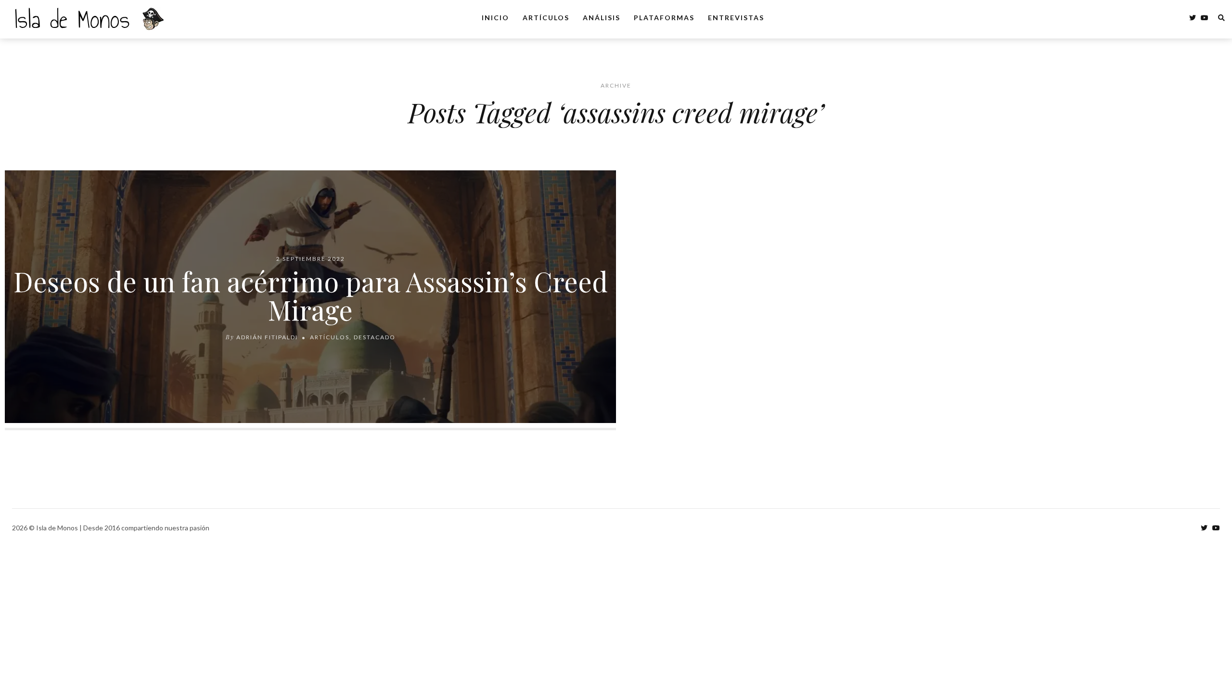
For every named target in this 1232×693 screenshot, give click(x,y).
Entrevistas (736, 17)
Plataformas (664, 17)
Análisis (601, 17)
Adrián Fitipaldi (267, 337)
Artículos (546, 17)
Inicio (495, 17)
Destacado (375, 337)
